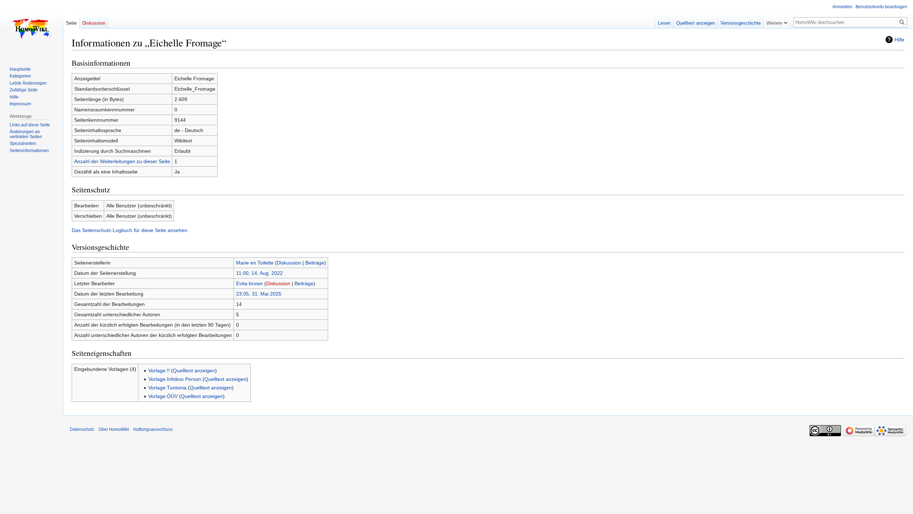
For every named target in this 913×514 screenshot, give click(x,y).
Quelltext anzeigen (194, 370)
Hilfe (899, 39)
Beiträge (314, 263)
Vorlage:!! (159, 370)
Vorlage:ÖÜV (163, 396)
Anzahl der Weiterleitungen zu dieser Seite (122, 161)
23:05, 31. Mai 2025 (258, 294)
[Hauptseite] (31, 28)
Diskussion (289, 263)
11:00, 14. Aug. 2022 (259, 273)
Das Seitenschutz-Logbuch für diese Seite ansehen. (130, 230)
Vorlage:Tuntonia (167, 387)
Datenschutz (82, 429)
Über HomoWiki (113, 429)
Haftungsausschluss (153, 429)
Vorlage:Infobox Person (174, 379)
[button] (777, 21)
